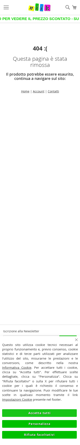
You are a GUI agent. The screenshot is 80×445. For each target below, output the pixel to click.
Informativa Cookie (16, 367)
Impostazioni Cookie (17, 399)
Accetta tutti (39, 413)
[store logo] (39, 7)
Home (25, 91)
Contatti (53, 91)
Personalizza (39, 424)
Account (38, 91)
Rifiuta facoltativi (39, 435)
